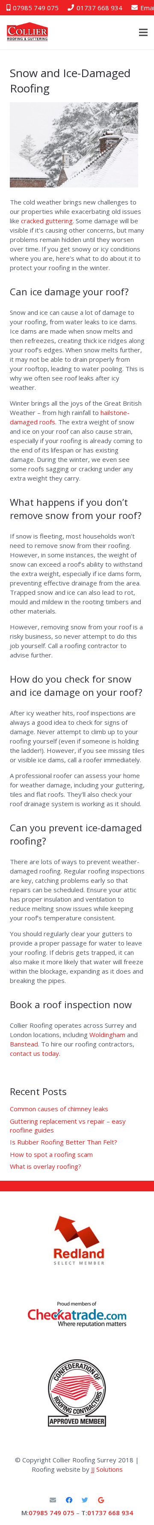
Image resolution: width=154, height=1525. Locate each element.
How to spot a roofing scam (51, 1154)
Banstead (24, 1044)
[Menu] (143, 32)
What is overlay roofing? (45, 1166)
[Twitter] (85, 1500)
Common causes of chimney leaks (59, 1108)
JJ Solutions (107, 1469)
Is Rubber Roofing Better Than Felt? (63, 1142)
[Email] (53, 1500)
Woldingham (107, 1034)
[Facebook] (69, 1500)
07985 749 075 (51, 1512)
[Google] (101, 1500)
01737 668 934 (110, 1512)
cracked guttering (47, 220)
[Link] (77, 1314)
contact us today (34, 1053)
